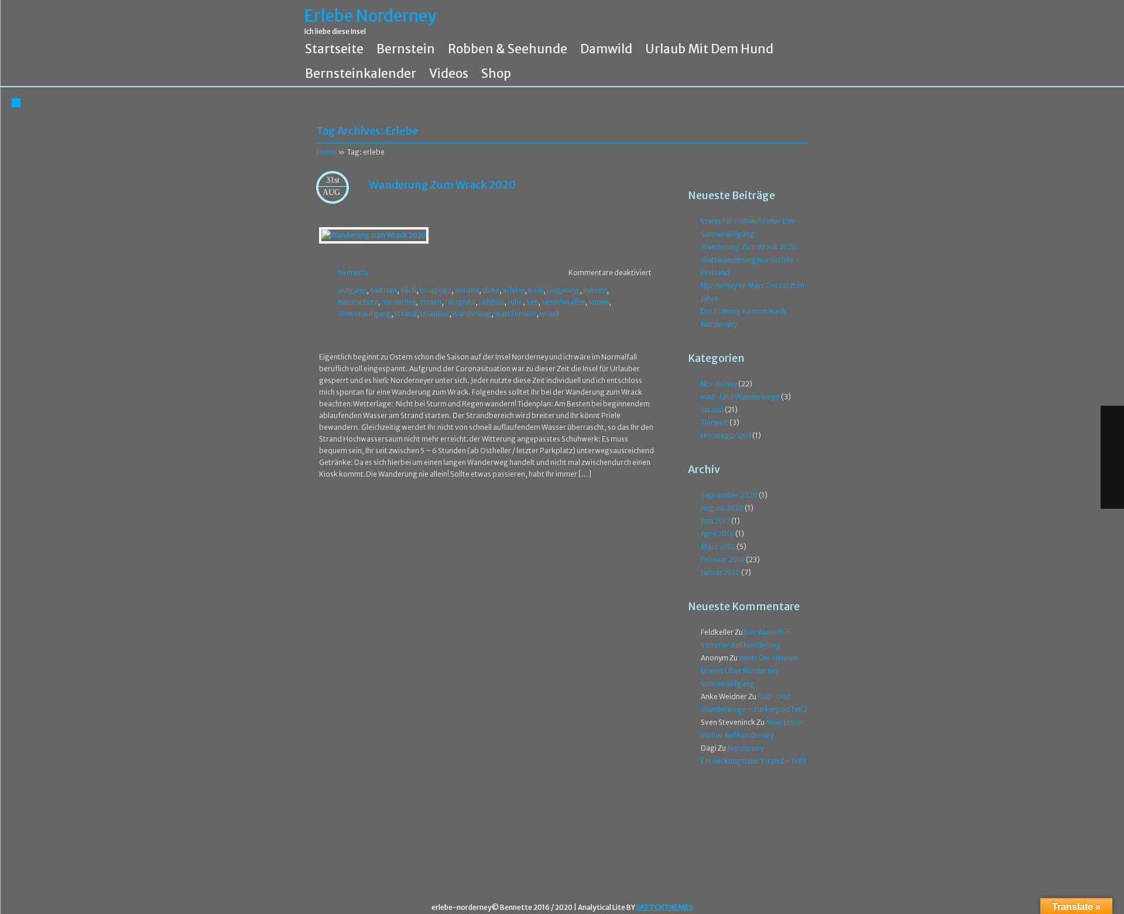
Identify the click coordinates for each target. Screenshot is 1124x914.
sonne (598, 301)
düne (490, 290)
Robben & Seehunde (507, 49)
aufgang (352, 290)
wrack (550, 313)
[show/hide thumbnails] (1112, 496)
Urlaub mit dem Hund (709, 49)
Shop (496, 73)
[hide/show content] (806, 123)
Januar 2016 (720, 572)
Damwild (606, 49)
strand (406, 313)
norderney (398, 301)
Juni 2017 (715, 520)
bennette (353, 272)
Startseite (334, 49)
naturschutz (358, 301)
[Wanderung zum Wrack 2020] (374, 235)
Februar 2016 (723, 559)
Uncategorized (726, 435)
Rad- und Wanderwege (740, 396)
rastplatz (460, 301)
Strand (712, 409)
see (532, 301)
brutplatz (435, 290)
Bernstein (405, 49)
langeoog (563, 290)
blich (408, 290)
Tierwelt (714, 422)
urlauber (434, 313)
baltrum (383, 290)
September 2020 (729, 495)
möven (594, 290)
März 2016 (718, 546)
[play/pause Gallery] (1112, 470)
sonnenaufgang (364, 313)
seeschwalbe (563, 301)
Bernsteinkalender (360, 73)
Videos (448, 73)
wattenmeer (515, 313)
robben (491, 301)
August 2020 (722, 508)
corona (467, 290)
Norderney (719, 383)
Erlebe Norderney (370, 16)
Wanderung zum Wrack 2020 (442, 184)
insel (535, 290)
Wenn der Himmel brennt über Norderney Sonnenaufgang (749, 670)
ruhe (515, 301)
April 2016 (717, 533)
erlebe (514, 290)
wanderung (472, 313)
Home (326, 152)
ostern (430, 301)
